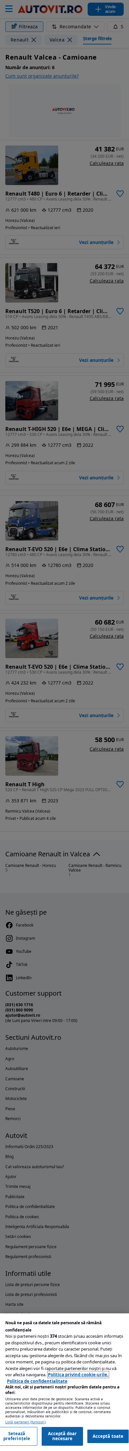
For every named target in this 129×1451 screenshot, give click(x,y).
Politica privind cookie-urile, (78, 1375)
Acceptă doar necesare (62, 1436)
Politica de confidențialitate (37, 1381)
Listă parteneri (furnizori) (25, 1422)
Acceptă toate (108, 1436)
